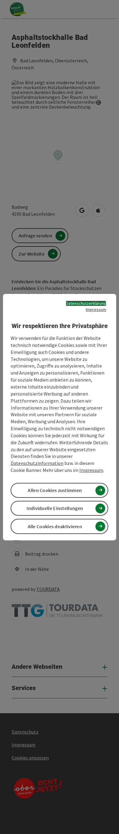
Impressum (96, 309)
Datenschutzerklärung (86, 303)
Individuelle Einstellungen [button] (55, 508)
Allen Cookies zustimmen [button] (55, 490)
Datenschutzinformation (37, 463)
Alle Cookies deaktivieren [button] (55, 526)
